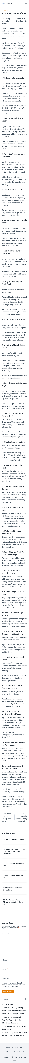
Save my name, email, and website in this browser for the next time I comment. (14, 985)
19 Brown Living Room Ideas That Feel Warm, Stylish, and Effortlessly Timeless (13, 1020)
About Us (9, 1048)
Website (5, 978)
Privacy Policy (9, 1051)
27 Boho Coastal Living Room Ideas (21, 817)
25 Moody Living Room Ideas (7, 817)
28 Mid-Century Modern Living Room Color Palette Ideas (13, 902)
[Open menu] (25, 3)
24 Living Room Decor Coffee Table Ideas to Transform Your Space (14, 851)
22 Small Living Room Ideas (13, 839)
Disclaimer (21, 1051)
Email (5, 969)
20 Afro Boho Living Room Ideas (14, 1014)
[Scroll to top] (25, 1060)
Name (5, 960)
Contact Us (19, 1048)
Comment (6, 934)
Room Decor (6, 10)
